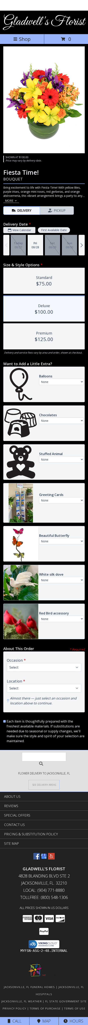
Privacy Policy (14, 1008)
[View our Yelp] (51, 858)
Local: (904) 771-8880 (44, 890)
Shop (24, 39)
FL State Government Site (66, 1001)
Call (15, 1021)
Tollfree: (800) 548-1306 (44, 897)
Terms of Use (74, 1008)
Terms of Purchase (45, 1008)
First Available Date (54, 230)
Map (45, 1021)
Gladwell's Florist (44, 22)
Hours (75, 1021)
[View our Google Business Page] (44, 858)
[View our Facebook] (36, 858)
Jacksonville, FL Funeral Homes (29, 987)
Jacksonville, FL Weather (21, 1001)
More (9, 201)
